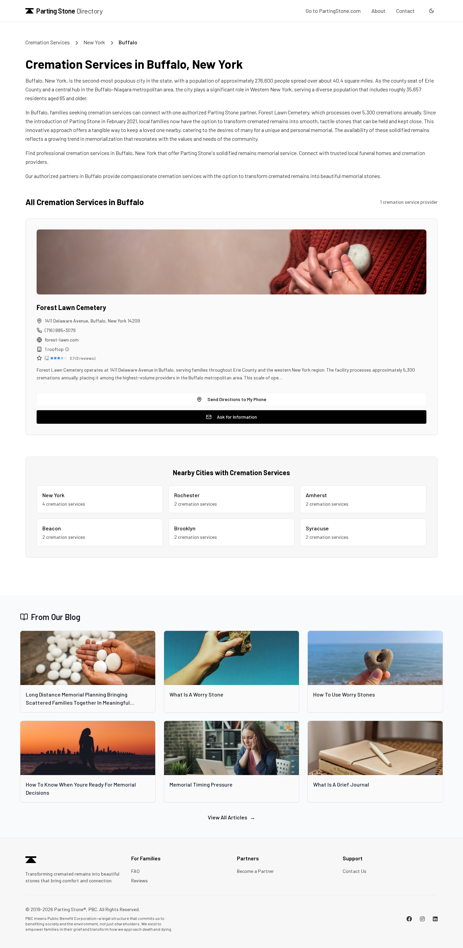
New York (94, 42)
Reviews (139, 880)
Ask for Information (237, 417)
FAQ (135, 871)
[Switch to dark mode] (431, 11)
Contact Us (354, 871)
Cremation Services (47, 42)
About (378, 10)
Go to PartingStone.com (333, 10)
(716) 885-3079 (60, 330)
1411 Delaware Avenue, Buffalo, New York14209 (92, 321)
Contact (405, 10)
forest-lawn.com (62, 340)
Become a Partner (255, 871)
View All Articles (231, 817)
